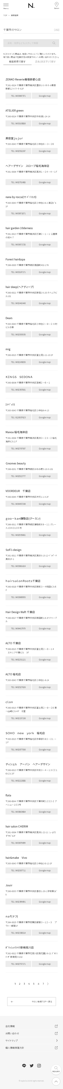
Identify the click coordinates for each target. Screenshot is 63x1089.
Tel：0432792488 (18, 182)
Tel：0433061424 (18, 566)
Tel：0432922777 (18, 476)
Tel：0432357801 (18, 389)
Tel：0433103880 (18, 123)
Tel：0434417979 (18, 628)
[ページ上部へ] (56, 1081)
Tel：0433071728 (18, 244)
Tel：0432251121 (18, 659)
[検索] (56, 43)
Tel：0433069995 (18, 597)
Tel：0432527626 (18, 687)
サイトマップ (11, 1040)
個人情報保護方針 (14, 1047)
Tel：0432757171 (18, 963)
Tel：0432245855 (18, 362)
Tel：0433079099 (18, 842)
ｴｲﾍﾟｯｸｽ (10, 404)
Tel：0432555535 (18, 334)
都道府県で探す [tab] (17, 61)
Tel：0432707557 (18, 448)
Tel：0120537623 (18, 417)
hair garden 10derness (19, 228)
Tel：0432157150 (18, 718)
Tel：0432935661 (18, 534)
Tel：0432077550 (18, 749)
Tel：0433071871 (18, 213)
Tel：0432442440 (18, 303)
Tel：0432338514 (18, 932)
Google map (45, 95)
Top (5, 15)
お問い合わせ (12, 1033)
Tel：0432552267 (18, 151)
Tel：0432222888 (18, 780)
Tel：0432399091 (18, 901)
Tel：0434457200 (18, 503)
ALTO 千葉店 (13, 643)
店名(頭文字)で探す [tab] (45, 61)
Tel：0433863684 (18, 811)
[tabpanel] (31, 525)
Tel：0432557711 (18, 870)
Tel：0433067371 (18, 95)
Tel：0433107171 (18, 272)
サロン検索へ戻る (42, 1001)
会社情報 (10, 1026)
